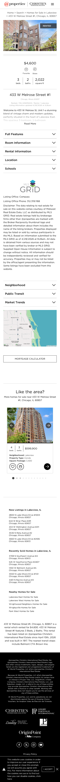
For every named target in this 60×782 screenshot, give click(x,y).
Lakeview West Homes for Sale (24, 600)
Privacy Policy (30, 754)
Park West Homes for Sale (21, 611)
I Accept (48, 769)
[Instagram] (33, 746)
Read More (30, 123)
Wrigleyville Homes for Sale (22, 607)
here (9, 779)
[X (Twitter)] (26, 746)
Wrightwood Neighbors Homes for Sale (28, 604)
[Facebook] (19, 746)
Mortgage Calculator (30, 359)
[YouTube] (40, 746)
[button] (30, 328)
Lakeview (45, 103)
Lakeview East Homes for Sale (23, 597)
